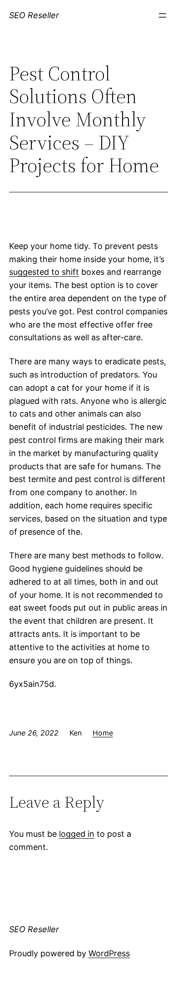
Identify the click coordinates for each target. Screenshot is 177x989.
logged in (76, 834)
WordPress (109, 953)
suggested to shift (44, 272)
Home (103, 732)
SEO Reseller (34, 15)
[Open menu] (162, 15)
